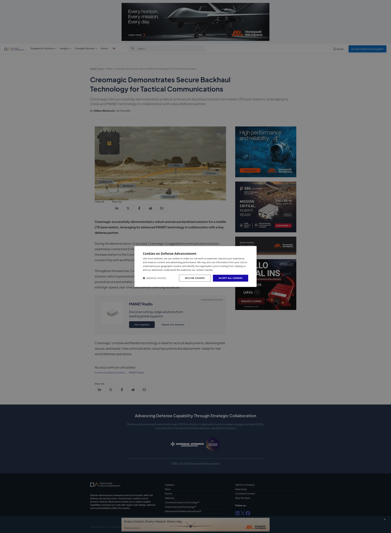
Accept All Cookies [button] (230, 278)
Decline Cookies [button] (195, 278)
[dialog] (195, 266)
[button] (154, 278)
